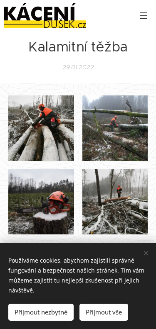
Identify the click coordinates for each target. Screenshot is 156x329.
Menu (143, 15)
